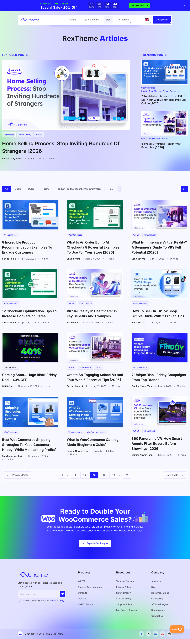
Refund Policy (123, 592)
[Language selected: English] (146, 19)
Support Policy (124, 604)
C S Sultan (7, 386)
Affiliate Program (160, 604)
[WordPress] (169, 634)
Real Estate (9, 134)
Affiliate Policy (123, 598)
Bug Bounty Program (127, 610)
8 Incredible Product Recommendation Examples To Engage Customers (27, 247)
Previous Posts (19, 475)
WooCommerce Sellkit (97, 432)
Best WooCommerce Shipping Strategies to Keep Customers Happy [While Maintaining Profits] (29, 445)
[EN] (146, 19)
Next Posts (173, 475)
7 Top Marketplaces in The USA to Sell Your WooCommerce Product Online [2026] (164, 99)
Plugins (72, 19)
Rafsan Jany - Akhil (12, 158)
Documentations (160, 592)
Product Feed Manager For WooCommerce (160, 91)
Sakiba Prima (9, 258)
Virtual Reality (25, 134)
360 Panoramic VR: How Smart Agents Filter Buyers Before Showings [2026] (157, 444)
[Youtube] (162, 634)
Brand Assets (158, 610)
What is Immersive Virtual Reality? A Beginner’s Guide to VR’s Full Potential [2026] (159, 247)
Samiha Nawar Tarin (142, 386)
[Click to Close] (184, 5)
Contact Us (157, 616)
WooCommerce (148, 88)
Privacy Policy (58, 601)
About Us (156, 581)
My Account (162, 19)
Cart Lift (82, 592)
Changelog (157, 598)
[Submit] (62, 594)
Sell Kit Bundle (91, 19)
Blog (108, 19)
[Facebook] (141, 634)
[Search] (184, 189)
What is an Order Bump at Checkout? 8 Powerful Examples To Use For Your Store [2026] (93, 247)
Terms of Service (125, 581)
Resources (123, 19)
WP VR (39, 134)
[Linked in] (155, 634)
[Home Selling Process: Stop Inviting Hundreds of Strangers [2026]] (66, 94)
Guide (144, 139)
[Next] (118, 189)
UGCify (82, 598)
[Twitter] (148, 634)
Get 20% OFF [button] (137, 5)
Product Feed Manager (90, 587)
